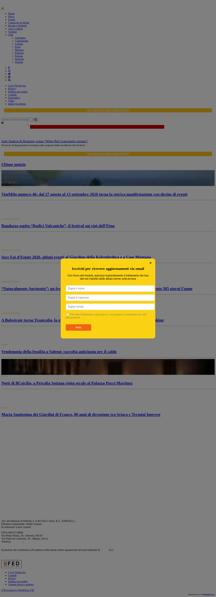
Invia (78, 327)
